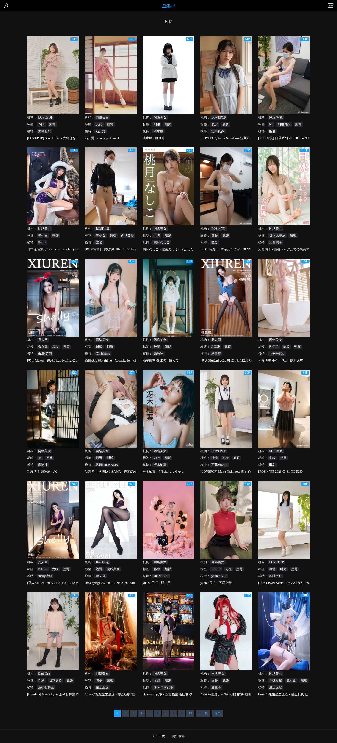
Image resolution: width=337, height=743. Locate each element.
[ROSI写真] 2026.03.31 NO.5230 (280, 471)
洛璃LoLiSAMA (107, 465)
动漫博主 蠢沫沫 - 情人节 (161, 360)
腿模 (110, 458)
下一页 (203, 713)
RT (271, 124)
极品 (55, 346)
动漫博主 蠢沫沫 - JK (42, 471)
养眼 (41, 124)
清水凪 (158, 131)
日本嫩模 (55, 680)
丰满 (157, 235)
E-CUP (274, 346)
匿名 (272, 131)
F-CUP (216, 569)
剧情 (272, 569)
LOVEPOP (45, 117)
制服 (157, 124)
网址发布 (178, 736)
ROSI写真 (276, 117)
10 (190, 713)
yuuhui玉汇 (161, 576)
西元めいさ (219, 465)
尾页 (217, 713)
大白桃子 (275, 242)
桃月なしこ (162, 242)
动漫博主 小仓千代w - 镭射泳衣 (280, 360)
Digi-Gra (44, 673)
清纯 (214, 458)
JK (39, 458)
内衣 (157, 458)
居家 (157, 346)
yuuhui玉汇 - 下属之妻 (216, 583)
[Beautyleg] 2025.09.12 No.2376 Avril (110, 583)
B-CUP (42, 569)
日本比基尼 (277, 235)
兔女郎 (43, 346)
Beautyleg (102, 562)
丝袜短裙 (275, 680)
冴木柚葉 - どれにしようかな (163, 471)
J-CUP (215, 346)
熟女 (225, 458)
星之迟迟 (102, 687)
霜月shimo (103, 353)
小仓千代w (276, 353)
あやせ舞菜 (46, 687)
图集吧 (168, 5)
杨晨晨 (216, 353)
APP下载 (158, 736)
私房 (214, 124)
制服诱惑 (284, 124)
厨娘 (99, 346)
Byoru (42, 242)
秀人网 (43, 340)
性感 (41, 680)
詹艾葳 (100, 576)
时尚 (283, 569)
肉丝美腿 (127, 235)
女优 (99, 124)
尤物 (272, 458)
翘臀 (52, 124)
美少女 (43, 235)
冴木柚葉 (160, 465)
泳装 (286, 346)
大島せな (44, 131)
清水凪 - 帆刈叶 (154, 138)
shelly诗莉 (45, 353)
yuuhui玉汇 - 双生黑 (157, 583)
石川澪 (100, 131)
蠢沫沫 (158, 353)
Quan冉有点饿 (163, 687)
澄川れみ (217, 131)
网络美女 (102, 117)
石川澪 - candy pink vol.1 (102, 138)
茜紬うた (275, 576)
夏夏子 (216, 687)
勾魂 (228, 569)
